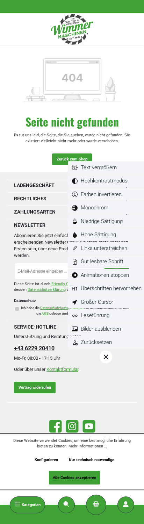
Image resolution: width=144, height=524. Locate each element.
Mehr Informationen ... (88, 446)
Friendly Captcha (65, 284)
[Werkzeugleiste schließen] (106, 357)
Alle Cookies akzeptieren (74, 477)
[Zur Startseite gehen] (72, 29)
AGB (45, 313)
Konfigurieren (46, 460)
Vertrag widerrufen (35, 387)
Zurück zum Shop (72, 159)
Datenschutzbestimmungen (62, 308)
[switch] (106, 167)
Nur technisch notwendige (91, 460)
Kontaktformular (62, 369)
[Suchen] (66, 504)
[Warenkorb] (96, 505)
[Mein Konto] (125, 504)
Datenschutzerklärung (47, 289)
